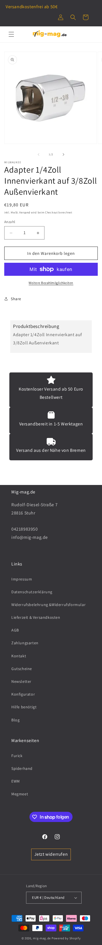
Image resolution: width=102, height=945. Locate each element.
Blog (15, 719)
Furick (17, 755)
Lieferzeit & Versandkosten (35, 617)
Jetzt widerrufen (51, 854)
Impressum (21, 579)
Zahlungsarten (25, 642)
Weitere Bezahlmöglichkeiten (51, 283)
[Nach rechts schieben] (63, 154)
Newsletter (21, 681)
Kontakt (18, 655)
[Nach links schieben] (38, 154)
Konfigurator (23, 694)
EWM (15, 781)
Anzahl (9, 221)
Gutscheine (21, 668)
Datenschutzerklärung (31, 591)
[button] (73, 17)
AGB (15, 630)
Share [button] (16, 298)
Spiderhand (22, 768)
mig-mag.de (42, 938)
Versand (24, 212)
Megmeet (19, 793)
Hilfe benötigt (24, 706)
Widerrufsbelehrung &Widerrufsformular (48, 604)
